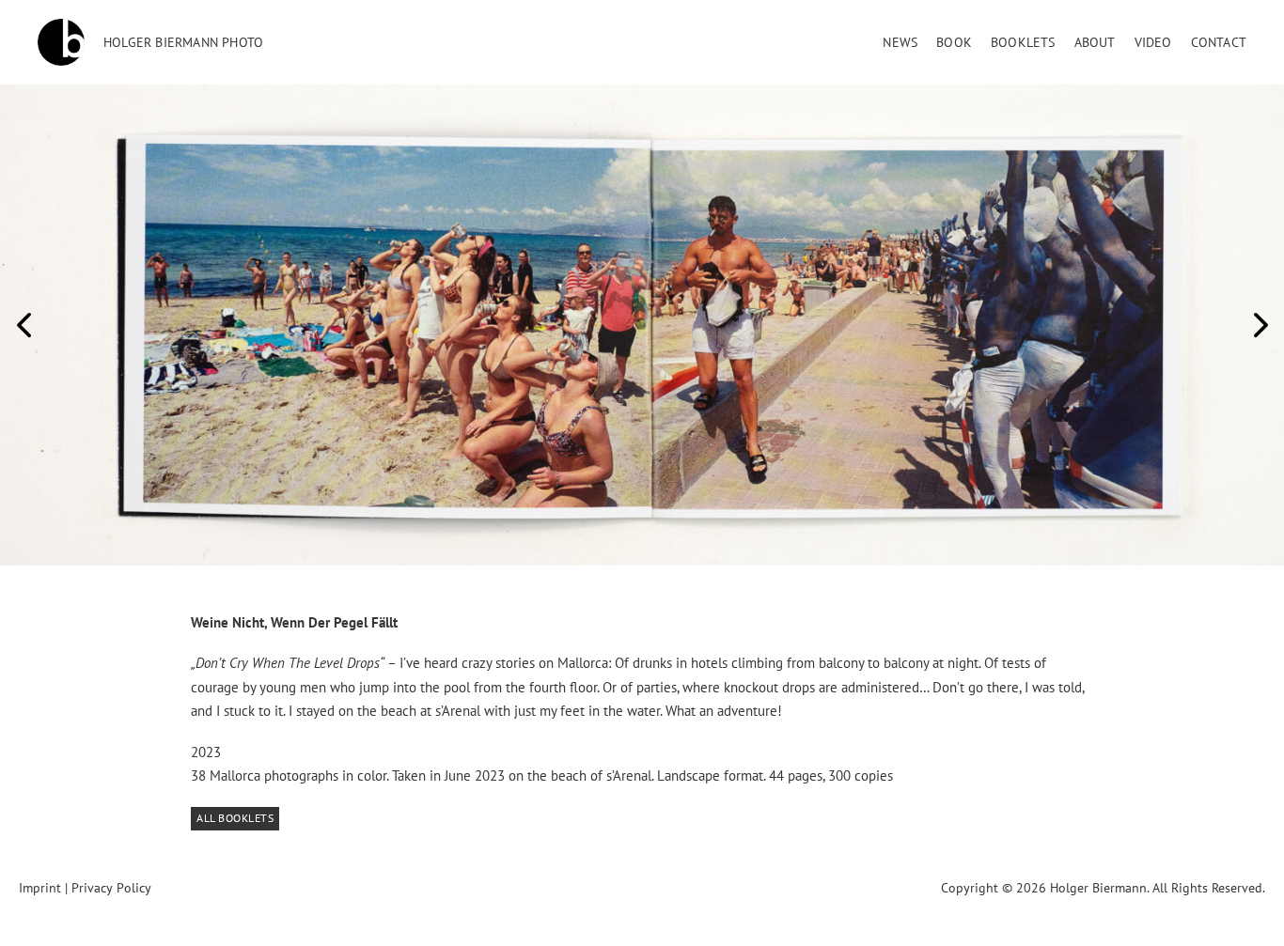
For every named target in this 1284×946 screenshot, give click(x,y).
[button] (23, 325)
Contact (1218, 42)
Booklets (1023, 42)
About (1095, 42)
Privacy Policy (111, 887)
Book (954, 42)
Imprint (40, 887)
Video (1153, 42)
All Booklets (235, 818)
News (900, 42)
